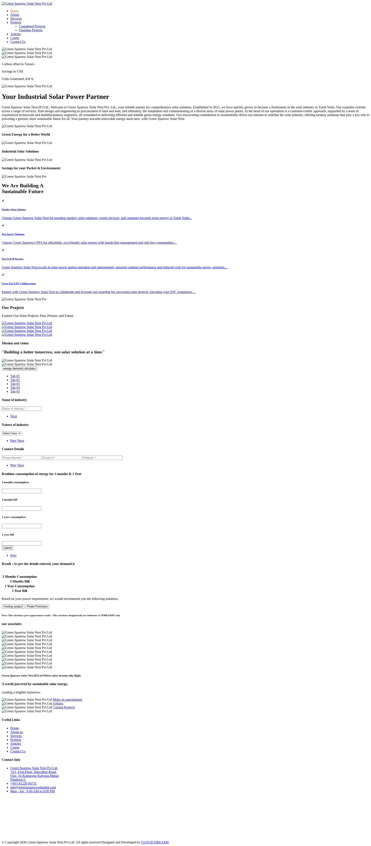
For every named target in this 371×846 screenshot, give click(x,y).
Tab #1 (15, 376)
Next (13, 416)
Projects (15, 740)
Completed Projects (32, 26)
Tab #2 (15, 380)
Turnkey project (13, 606)
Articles (15, 34)
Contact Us (18, 42)
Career (14, 38)
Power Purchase (37, 606)
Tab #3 (15, 384)
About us (16, 732)
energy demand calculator (19, 368)
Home (14, 11)
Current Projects (64, 707)
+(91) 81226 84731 (23, 783)
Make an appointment (67, 699)
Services (16, 18)
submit (7, 547)
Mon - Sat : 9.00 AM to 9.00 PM (32, 791)
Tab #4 (15, 387)
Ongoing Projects (31, 30)
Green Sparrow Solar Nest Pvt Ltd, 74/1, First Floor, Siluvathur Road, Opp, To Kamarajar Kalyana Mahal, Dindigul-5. (34, 773)
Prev (13, 440)
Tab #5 (15, 391)
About (14, 15)
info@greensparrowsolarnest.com (33, 787)
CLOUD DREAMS (155, 842)
